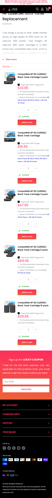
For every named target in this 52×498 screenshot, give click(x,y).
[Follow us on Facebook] (4, 448)
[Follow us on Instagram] (14, 448)
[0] (47, 9)
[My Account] (42, 9)
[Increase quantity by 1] (36, 109)
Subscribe (26, 389)
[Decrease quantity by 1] (20, 109)
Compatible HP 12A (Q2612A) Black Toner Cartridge (32, 134)
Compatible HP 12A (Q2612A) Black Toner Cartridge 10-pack (33, 304)
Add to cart (27, 122)
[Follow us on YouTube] (18, 448)
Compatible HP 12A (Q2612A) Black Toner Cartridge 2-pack (33, 75)
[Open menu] (4, 9)
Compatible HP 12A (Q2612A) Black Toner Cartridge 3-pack (33, 192)
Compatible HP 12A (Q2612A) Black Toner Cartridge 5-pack (33, 248)
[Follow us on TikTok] (23, 448)
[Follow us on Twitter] (9, 448)
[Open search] (37, 9)
